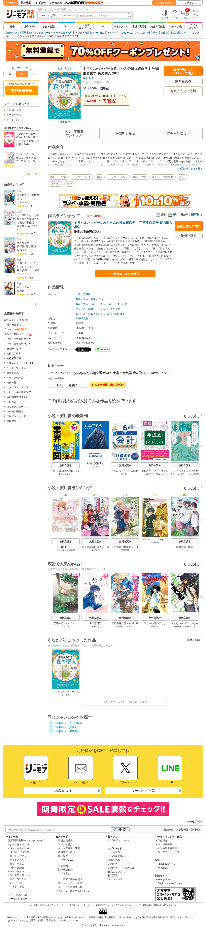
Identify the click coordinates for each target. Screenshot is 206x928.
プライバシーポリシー (59, 905)
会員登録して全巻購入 (125, 273)
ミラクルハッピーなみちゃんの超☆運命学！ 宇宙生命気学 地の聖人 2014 (27, 139)
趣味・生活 (139, 176)
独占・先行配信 (18, 879)
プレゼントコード (16, 416)
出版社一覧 (182, 829)
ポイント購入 (65, 844)
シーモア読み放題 (18, 894)
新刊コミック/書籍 (14, 319)
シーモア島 (56, 2)
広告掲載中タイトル (17, 397)
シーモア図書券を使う (70, 879)
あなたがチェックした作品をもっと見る (125, 702)
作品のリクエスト (117, 871)
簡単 (175, 214)
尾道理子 (95, 550)
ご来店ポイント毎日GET (20, 363)
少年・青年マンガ (19, 844)
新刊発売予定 (14, 324)
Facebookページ (167, 863)
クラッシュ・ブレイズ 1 (155, 539)
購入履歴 (63, 856)
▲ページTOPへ (194, 821)
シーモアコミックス (85, 26)
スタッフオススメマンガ (20, 387)
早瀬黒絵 (125, 550)
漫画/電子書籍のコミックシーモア (26, 840)
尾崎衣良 (66, 626)
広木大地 (160, 474)
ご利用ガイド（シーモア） (122, 863)
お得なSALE (13, 353)
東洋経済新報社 (66, 474)
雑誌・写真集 (157, 26)
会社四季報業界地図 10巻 (65, 471)
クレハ (185, 550)
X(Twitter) (163, 867)
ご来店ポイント (62, 790)
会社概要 (34, 905)
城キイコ (131, 626)
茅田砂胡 (155, 542)
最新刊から (197, 214)
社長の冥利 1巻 (95, 463)
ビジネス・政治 (117, 176)
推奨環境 (113, 875)
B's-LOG (65, 547)
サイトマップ (115, 879)
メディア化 (176, 26)
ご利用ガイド (14, 110)
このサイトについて (132, 905)
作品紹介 (162, 840)
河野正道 (95, 466)
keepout (21, 250)
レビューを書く (67, 385)
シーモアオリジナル (20, 875)
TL (103, 26)
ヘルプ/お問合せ (117, 856)
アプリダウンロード (119, 840)
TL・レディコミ (18, 856)
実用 (69, 183)
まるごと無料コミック (16, 334)
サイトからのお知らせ (70, 887)
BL (66, 26)
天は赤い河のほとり (155, 623)
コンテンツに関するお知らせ (74, 891)
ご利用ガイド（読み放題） (122, 867)
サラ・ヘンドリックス (181, 474)
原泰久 (20, 290)
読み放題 (26, 2)
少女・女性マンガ (19, 848)
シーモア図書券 (15, 411)
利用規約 (44, 905)
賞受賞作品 (13, 372)
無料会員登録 (164, 2)
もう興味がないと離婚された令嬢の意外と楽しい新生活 (28, 219)
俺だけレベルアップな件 (184, 623)
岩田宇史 (150, 474)
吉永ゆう (95, 626)
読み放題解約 (65, 869)
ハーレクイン (17, 871)
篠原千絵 (155, 626)
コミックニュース (16, 406)
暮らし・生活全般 (162, 176)
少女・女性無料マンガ (19, 339)
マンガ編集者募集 (167, 848)
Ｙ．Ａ (31, 270)
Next (200, 445)
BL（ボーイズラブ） (21, 852)
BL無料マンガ (14, 348)
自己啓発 (55, 183)
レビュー (41, 2)
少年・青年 (30, 26)
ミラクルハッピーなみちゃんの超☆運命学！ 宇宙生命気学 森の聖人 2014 (149, 32)
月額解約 (63, 865)
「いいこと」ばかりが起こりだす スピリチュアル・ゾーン (27, 158)
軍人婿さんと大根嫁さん (28, 197)
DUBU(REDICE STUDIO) (183, 626)
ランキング (16, 329)
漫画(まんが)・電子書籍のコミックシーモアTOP (31, 32)
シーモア (11, 2)
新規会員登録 (65, 840)
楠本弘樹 (22, 270)
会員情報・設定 (66, 852)
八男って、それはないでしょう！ (28, 265)
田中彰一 (125, 474)
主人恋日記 (95, 623)
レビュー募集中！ (94, 82)
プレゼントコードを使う (71, 883)
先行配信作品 (14, 358)
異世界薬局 (23, 242)
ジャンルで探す (48, 15)
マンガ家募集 (165, 844)
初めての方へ (14, 115)
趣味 (99, 176)
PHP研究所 (101, 32)
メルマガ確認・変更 (69, 848)
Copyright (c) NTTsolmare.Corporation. (103, 925)
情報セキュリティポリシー (83, 905)
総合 (12, 26)
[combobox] (96, 15)
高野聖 (20, 246)
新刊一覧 (196, 829)
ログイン (189, 2)
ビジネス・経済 (81, 176)
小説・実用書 (139, 26)
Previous (50, 444)
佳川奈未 (88, 78)
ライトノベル (121, 26)
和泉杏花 (22, 226)
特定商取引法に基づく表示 (109, 905)
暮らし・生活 (58, 176)
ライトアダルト (194, 26)
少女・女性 (48, 26)
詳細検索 (11, 401)
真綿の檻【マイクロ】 (66, 623)
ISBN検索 (147, 905)
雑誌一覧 (169, 829)
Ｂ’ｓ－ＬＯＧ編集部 (65, 550)
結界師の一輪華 (184, 547)
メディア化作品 (15, 377)
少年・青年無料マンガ (19, 343)
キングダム (23, 287)
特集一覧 (11, 382)
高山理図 (30, 246)
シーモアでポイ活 (16, 368)
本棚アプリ (13, 421)
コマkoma (22, 202)
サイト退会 (64, 873)
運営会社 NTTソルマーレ (165, 905)
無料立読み (66, 465)
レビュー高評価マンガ (19, 392)
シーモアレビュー (18, 898)
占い (181, 176)
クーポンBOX (65, 859)
